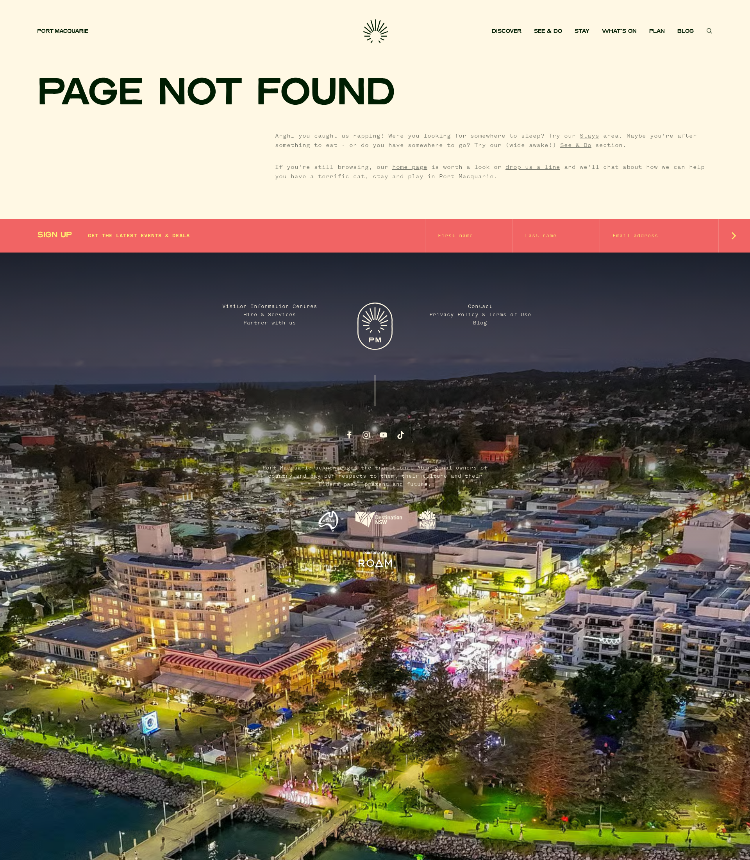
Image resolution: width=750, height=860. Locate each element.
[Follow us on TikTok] (401, 435)
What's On (619, 31)
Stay (582, 31)
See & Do (548, 31)
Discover (506, 31)
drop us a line (532, 167)
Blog (685, 31)
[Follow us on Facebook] (349, 435)
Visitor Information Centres (269, 306)
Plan (657, 31)
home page (409, 167)
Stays (589, 136)
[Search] (709, 31)
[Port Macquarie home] (200, 31)
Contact (480, 306)
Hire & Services (269, 314)
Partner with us (269, 323)
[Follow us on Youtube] (384, 435)
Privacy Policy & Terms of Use (480, 314)
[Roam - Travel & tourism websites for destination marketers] (375, 563)
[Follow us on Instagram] (366, 435)
